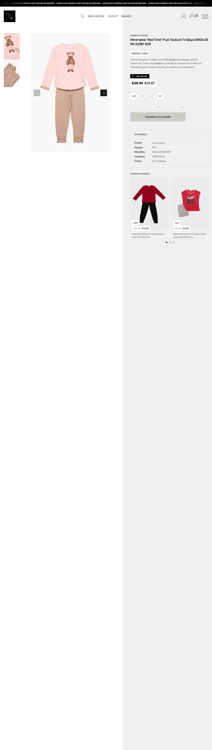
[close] (205, 16)
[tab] (166, 242)
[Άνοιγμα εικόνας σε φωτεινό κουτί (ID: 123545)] (70, 93)
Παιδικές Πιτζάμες (139, 35)
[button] (37, 93)
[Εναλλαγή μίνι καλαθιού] (192, 16)
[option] (134, 96)
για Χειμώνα (158, 142)
